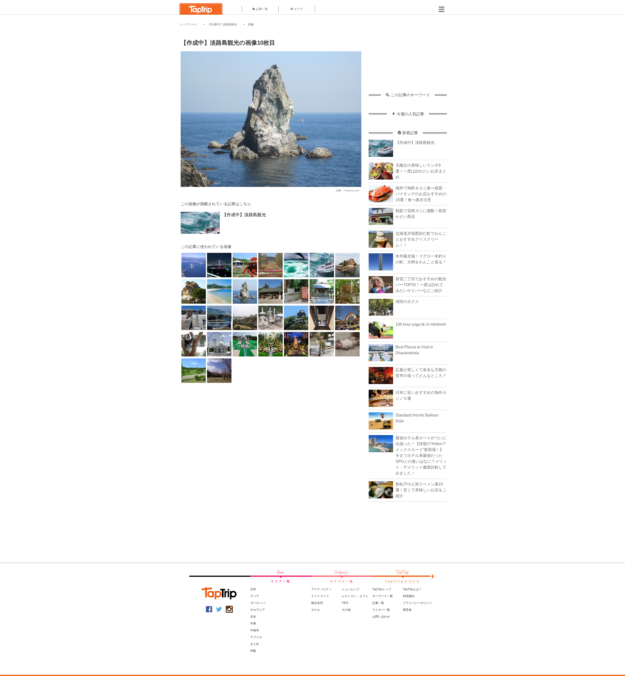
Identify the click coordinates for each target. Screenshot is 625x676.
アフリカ (256, 637)
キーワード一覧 (382, 596)
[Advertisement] (408, 62)
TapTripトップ (381, 589)
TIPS (345, 603)
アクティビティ (321, 589)
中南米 (254, 630)
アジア (254, 596)
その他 (346, 610)
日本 (253, 589)
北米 (253, 616)
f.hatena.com (351, 190)
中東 (253, 623)
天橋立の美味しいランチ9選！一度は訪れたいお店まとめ (421, 171)
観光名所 (317, 603)
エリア (298, 9)
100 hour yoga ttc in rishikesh (421, 324)
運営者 (407, 610)
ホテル (315, 610)
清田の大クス (407, 302)
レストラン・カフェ (355, 596)
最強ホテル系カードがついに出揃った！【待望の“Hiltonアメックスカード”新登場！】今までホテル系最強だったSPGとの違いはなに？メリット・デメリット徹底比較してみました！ (421, 455)
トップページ (188, 24)
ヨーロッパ (257, 603)
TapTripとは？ (412, 589)
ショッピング (350, 589)
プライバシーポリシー (417, 603)
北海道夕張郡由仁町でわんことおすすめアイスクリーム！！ (421, 239)
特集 (253, 651)
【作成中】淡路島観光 (222, 24)
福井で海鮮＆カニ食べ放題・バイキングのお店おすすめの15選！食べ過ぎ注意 (421, 194)
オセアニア (257, 610)
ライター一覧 (381, 610)
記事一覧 (262, 9)
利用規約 (409, 596)
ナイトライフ (320, 596)
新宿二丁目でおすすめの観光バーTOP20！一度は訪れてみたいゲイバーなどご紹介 (421, 285)
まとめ (254, 644)
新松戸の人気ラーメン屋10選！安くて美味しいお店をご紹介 (421, 490)
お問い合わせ (381, 616)
